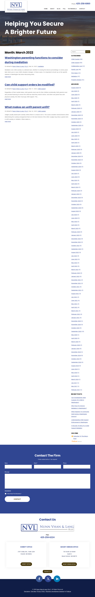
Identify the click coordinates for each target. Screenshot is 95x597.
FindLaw (68, 591)
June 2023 (74, 218)
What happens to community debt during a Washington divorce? (80, 414)
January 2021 (75, 317)
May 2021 (74, 304)
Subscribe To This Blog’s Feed (80, 437)
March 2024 (74, 187)
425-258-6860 (83, 3)
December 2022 (76, 239)
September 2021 (76, 290)
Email (35, 463)
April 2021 (74, 307)
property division (76, 80)
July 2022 (74, 256)
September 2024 (76, 166)
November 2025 (76, 118)
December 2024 (76, 156)
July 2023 (74, 214)
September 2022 (76, 249)
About (52, 8)
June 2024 (74, 177)
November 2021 (76, 283)
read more (8, 77)
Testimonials (72, 8)
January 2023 (75, 235)
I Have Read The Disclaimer (14, 493)
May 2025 (74, 139)
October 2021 (75, 287)
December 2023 (76, 197)
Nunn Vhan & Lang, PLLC (20, 66)
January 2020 (75, 348)
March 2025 (74, 146)
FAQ (64, 8)
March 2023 (74, 228)
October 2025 (75, 122)
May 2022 (74, 263)
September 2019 (76, 362)
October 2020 (75, 328)
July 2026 (74, 91)
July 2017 (74, 383)
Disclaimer (8, 491)
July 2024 (74, 173)
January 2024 (75, 194)
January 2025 (75, 153)
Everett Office (26, 564)
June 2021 (74, 300)
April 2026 (74, 101)
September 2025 (76, 125)
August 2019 (75, 366)
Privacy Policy (41, 591)
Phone (64, 463)
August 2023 (75, 211)
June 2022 (74, 259)
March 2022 (74, 269)
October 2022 (75, 245)
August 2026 (75, 87)
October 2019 (75, 359)
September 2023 (76, 208)
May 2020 (74, 335)
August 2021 (75, 293)
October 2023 (75, 204)
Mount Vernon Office (69, 564)
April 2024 (74, 184)
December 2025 (76, 115)
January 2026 (75, 112)
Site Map (33, 591)
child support (42, 89)
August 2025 (75, 129)
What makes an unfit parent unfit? (27, 107)
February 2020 (75, 345)
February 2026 (75, 108)
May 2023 (74, 221)
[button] (93, 586)
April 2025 (74, 142)
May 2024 (74, 180)
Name (6, 463)
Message (7, 472)
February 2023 (75, 232)
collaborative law (76, 66)
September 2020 (76, 331)
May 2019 (74, 372)
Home (46, 8)
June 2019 (74, 369)
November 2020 (76, 324)
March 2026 (74, 105)
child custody (42, 111)
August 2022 (75, 252)
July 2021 (74, 297)
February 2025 (75, 149)
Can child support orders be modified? (30, 84)
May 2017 (74, 386)
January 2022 (75, 276)
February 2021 (75, 314)
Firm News (74, 73)
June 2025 (74, 136)
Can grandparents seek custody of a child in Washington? (78, 400)
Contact (82, 8)
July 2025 (74, 132)
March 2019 (74, 379)
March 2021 (74, 311)
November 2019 (76, 355)
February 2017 (75, 390)
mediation (41, 66)
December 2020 (76, 321)
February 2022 (75, 273)
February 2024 (75, 190)
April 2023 (74, 225)
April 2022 (74, 266)
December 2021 (76, 280)
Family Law (74, 69)
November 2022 (76, 242)
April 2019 (74, 376)
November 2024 (76, 160)
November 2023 (76, 201)
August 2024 (75, 170)
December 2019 (76, 352)
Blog (58, 8)
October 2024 (75, 163)
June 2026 (74, 94)
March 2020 (74, 341)
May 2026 (74, 98)
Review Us (47, 571)
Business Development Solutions (55, 591)
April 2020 (74, 338)
